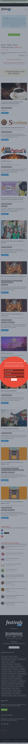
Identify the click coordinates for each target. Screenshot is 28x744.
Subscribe (14, 379)
